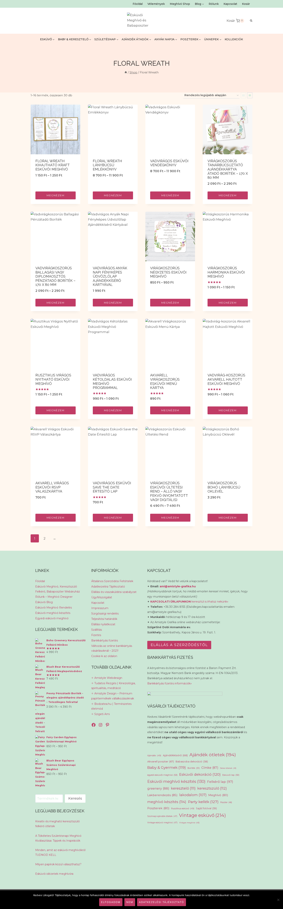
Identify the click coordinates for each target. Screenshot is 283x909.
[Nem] (278, 900)
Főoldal (138, 4)
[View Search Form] (249, 20)
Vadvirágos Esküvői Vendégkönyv (169, 163)
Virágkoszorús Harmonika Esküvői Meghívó (226, 272)
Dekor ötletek (228, 768)
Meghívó (218, 795)
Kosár (246, 4)
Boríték (194, 768)
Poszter (226, 802)
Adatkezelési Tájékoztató (108, 586)
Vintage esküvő (202, 815)
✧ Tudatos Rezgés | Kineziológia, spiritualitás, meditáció (113, 686)
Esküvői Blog (44, 602)
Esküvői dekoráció (200, 774)
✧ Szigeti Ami (100, 714)
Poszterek (158, 808)
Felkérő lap (220, 782)
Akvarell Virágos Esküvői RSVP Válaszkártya (52, 487)
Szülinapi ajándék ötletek (162, 816)
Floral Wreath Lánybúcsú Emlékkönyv (107, 165)
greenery (158, 788)
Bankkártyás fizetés (104, 640)
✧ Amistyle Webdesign (106, 678)
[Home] (125, 72)
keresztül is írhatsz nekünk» (189, 601)
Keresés (75, 798)
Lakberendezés (162, 795)
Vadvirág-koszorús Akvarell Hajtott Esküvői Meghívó (226, 379)
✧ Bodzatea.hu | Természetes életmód (111, 706)
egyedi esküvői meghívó (162, 775)
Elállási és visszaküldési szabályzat (113, 592)
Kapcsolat (230, 4)
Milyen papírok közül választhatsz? (58, 864)
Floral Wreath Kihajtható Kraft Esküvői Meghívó (52, 165)
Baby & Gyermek (166, 767)
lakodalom (193, 795)
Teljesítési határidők (104, 619)
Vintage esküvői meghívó (162, 822)
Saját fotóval (206, 808)
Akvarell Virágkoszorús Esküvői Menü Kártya (165, 381)
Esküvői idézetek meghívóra (54, 873)
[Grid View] (243, 95)
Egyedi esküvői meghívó (52, 618)
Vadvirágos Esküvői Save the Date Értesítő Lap (112, 487)
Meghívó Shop (180, 4)
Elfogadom (111, 902)
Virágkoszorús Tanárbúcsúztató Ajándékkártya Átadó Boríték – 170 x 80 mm (228, 169)
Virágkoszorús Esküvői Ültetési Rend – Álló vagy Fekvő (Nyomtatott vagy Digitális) (169, 491)
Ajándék (154, 755)
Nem (129, 902)
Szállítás (96, 629)
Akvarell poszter (160, 761)
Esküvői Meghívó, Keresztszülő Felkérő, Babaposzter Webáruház (57, 589)
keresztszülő (212, 788)
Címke (209, 768)
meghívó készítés (166, 802)
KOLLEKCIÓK (234, 39)
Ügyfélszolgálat (101, 597)
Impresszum (99, 608)
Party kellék (203, 801)
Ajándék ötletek (212, 754)
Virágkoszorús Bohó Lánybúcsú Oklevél (224, 487)
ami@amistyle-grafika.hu (178, 586)
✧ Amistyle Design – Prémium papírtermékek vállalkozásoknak (112, 696)
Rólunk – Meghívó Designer (54, 596)
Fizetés (96, 635)
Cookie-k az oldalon (104, 656)
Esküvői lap (230, 775)
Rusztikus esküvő (182, 808)
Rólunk (214, 4)
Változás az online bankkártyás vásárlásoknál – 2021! (111, 648)
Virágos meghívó (189, 823)
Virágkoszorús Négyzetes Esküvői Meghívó (168, 272)
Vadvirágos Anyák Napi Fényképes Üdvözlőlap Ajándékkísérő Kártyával (110, 276)
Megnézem (55, 195)
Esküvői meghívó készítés (52, 613)
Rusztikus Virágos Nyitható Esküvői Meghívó (53, 379)
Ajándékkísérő (175, 755)
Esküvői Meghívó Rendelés (53, 607)
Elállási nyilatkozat (103, 624)
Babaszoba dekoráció (192, 761)
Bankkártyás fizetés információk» (169, 683)
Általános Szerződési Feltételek (112, 581)
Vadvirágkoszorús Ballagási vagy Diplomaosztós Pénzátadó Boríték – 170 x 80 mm (55, 276)
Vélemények (156, 4)
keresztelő (183, 788)
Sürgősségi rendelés (105, 613)
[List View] (249, 95)
